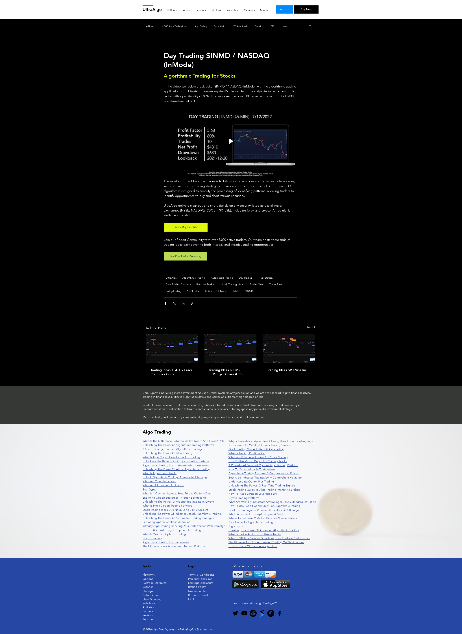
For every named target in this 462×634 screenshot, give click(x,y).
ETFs (273, 26)
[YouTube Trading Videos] (244, 613)
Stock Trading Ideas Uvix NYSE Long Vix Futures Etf (175, 509)
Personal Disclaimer (200, 578)
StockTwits (193, 291)
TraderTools (275, 284)
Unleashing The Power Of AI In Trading (167, 453)
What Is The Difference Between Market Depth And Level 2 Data (184, 441)
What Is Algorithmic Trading (160, 473)
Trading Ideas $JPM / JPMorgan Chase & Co (226, 372)
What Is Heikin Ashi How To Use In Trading (255, 534)
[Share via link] (192, 303)
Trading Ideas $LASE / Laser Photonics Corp (171, 372)
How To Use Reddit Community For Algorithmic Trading (264, 505)
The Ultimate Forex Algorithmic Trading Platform (174, 546)
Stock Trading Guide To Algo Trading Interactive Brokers (264, 489)
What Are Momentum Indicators (163, 485)
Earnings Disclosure (200, 582)
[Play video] (230, 141)
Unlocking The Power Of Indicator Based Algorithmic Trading (182, 513)
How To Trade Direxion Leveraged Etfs (253, 493)
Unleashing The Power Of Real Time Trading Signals (261, 485)
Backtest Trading (205, 284)
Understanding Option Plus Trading (251, 481)
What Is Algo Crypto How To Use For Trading (171, 457)
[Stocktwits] (261, 613)
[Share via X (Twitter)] (174, 303)
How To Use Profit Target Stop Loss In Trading (172, 530)
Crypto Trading (152, 538)
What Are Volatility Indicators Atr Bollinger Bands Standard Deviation (272, 501)
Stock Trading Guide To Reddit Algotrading (256, 449)
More (285, 26)
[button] (310, 26)
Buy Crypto (150, 489)
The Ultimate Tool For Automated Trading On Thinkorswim (266, 542)
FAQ (191, 599)
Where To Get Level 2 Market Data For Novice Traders (262, 518)
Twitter (208, 291)
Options (148, 578)
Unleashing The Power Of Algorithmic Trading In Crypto (178, 501)
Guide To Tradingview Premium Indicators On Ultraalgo (263, 510)
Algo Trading (201, 26)
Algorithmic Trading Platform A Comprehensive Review (263, 473)
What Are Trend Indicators (159, 481)
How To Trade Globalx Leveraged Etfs (252, 546)
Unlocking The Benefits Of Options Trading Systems (176, 461)
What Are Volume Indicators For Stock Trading (258, 457)
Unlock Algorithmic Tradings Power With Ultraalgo (175, 477)
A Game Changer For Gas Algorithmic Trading (172, 449)
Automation (150, 595)
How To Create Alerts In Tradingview (251, 469)
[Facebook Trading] (279, 613)
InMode (222, 291)
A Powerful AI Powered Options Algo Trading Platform (263, 465)
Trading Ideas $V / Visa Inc (287, 370)
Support (148, 619)
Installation (149, 603)
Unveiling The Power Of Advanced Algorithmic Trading (263, 530)
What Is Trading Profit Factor (246, 453)
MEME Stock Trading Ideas (174, 26)
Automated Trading (222, 277)
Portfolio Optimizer (155, 582)
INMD (236, 291)
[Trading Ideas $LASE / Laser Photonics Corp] (172, 348)
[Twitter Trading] (235, 613)
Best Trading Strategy (178, 284)
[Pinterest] (270, 613)
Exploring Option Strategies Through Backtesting (174, 497)
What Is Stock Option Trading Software (167, 505)
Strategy (148, 591)
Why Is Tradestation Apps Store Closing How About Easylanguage (270, 441)
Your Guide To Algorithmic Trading (250, 522)
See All (311, 327)
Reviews (148, 615)
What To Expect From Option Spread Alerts (256, 514)
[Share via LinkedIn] (183, 303)
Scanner (148, 586)
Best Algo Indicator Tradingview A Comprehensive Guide (265, 477)
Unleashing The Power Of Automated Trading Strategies (179, 518)
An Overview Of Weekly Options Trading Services (259, 445)
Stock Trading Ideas (232, 284)
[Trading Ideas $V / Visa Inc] (289, 348)
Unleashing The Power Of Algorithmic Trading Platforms (178, 445)
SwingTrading (173, 291)
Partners (148, 611)
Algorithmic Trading (193, 277)
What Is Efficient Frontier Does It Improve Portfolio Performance (269, 538)
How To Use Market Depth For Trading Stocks (257, 461)
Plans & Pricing (152, 599)
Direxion (259, 26)
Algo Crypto (236, 526)
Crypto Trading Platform (243, 497)
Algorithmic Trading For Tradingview (166, 542)
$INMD (249, 291)
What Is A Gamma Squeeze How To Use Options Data (177, 493)
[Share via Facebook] (165, 303)
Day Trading (245, 277)
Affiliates (148, 607)
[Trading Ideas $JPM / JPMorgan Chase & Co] (230, 348)
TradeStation (220, 26)
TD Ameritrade (241, 26)
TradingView (256, 284)
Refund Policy (197, 586)
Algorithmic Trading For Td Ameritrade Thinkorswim (176, 465)
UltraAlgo (152, 9)
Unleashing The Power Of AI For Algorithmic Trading (176, 469)
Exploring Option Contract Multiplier (166, 522)
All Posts (150, 26)
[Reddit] (253, 613)
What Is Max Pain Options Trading (164, 534)
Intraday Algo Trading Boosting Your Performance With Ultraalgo (184, 526)
